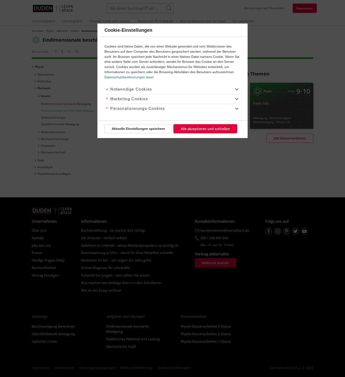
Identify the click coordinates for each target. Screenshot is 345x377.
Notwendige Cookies (131, 89)
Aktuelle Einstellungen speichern (138, 129)
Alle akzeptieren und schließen (205, 129)
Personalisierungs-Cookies (137, 109)
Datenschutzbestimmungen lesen (129, 77)
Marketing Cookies (129, 99)
